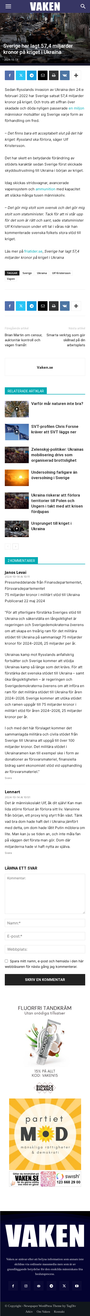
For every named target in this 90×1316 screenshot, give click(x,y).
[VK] (65, 75)
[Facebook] (9, 75)
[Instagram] (25, 1285)
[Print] (54, 75)
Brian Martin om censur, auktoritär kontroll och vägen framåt (23, 340)
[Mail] (38, 1285)
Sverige (27, 273)
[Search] (83, 6)
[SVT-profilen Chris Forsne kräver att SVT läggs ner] (17, 432)
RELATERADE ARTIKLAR (26, 391)
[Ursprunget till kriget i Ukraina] (17, 529)
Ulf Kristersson (61, 273)
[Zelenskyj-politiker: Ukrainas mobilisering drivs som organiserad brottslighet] (17, 455)
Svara (8, 778)
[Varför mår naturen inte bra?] (17, 409)
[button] (8, 6)
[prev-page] (8, 546)
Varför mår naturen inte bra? (57, 403)
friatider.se (33, 251)
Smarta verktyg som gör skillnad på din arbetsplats (66, 340)
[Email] (43, 75)
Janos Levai (15, 572)
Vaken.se (45, 367)
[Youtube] (77, 1285)
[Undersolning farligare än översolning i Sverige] (17, 478)
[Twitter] (20, 75)
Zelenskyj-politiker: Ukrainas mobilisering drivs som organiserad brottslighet (57, 455)
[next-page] (15, 546)
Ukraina (42, 273)
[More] (76, 75)
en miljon (76, 108)
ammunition (45, 189)
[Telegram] (31, 75)
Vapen (11, 278)
